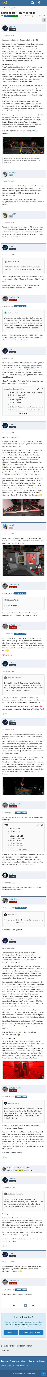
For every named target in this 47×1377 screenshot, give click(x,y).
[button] (38, 388)
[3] (6, 397)
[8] (6, 409)
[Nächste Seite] (33, 1305)
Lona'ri (23, 158)
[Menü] (44, 3)
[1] (6, 392)
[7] (6, 407)
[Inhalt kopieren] (41, 388)
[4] (6, 400)
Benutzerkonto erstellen (31, 1333)
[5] (6, 402)
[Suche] (32, 3)
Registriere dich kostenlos (15, 1324)
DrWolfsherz (30, 367)
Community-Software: (23, 1373)
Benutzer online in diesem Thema (16, 1345)
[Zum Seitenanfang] (43, 1374)
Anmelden (10, 1333)
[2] (6, 395)
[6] (6, 404)
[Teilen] (44, 20)
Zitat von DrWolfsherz (15, 678)
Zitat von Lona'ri (13, 1103)
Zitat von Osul (12, 914)
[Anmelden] (38, 3)
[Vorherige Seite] (14, 1305)
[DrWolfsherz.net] (4, 3)
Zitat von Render (13, 261)
